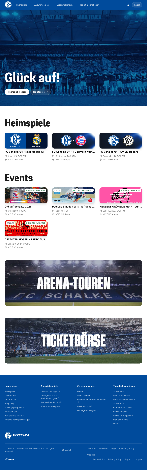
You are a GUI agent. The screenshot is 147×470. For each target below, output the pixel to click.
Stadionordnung (120, 419)
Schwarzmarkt (120, 411)
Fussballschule (84, 406)
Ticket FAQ (118, 391)
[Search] (128, 5)
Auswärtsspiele (41, 5)
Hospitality (9, 403)
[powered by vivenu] (9, 459)
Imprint (139, 459)
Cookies (91, 454)
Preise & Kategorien (122, 415)
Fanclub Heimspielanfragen (17, 419)
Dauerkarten (10, 395)
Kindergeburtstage (86, 410)
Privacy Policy (114, 459)
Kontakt (116, 423)
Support (128, 459)
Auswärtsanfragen (49, 391)
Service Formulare (121, 395)
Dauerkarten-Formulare (124, 399)
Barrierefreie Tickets (14, 415)
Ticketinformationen (89, 5)
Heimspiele (21, 5)
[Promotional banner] (73, 283)
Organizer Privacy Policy (122, 448)
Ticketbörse (39, 92)
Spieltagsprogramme (14, 407)
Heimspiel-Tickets (17, 92)
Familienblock (11, 411)
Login (137, 5)
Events (80, 391)
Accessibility (99, 459)
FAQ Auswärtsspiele (50, 406)
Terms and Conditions (97, 448)
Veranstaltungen (64, 5)
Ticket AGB (118, 403)
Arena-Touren (83, 395)
